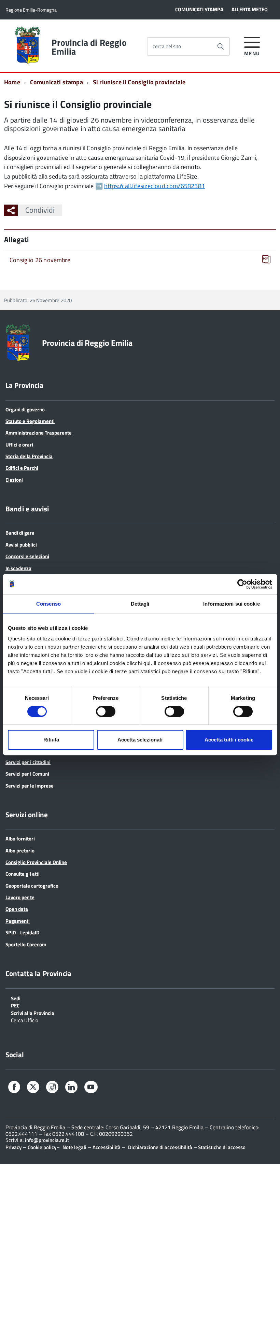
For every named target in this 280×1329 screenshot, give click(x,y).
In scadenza (18, 568)
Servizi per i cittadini (28, 762)
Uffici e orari (19, 445)
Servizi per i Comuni (27, 774)
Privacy (13, 1147)
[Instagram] (52, 1088)
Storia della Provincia (29, 456)
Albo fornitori (20, 839)
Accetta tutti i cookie (229, 740)
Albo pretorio (19, 850)
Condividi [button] (40, 210)
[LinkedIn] (71, 1088)
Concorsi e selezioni (27, 556)
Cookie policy (42, 1147)
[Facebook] (14, 1088)
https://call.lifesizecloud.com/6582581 (154, 185)
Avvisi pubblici (21, 545)
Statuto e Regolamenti (30, 421)
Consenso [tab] (48, 604)
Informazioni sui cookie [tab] (231, 604)
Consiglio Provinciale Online (36, 862)
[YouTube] (90, 1088)
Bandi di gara (19, 533)
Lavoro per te (19, 897)
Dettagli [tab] (140, 604)
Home (12, 82)
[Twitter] (33, 1087)
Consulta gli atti (22, 874)
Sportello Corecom (25, 944)
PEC (15, 1005)
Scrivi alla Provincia (32, 1012)
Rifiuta (51, 740)
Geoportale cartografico (31, 886)
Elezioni (14, 480)
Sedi (15, 997)
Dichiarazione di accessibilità (160, 1147)
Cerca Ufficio (24, 1019)
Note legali (74, 1147)
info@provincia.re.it (47, 1140)
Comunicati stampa (56, 82)
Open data (16, 909)
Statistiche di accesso (221, 1147)
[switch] (105, 711)
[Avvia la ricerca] (220, 46)
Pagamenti (17, 921)
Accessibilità (107, 1147)
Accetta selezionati (140, 740)
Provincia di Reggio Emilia (89, 47)
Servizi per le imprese (29, 786)
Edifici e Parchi (21, 468)
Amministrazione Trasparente (38, 433)
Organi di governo (25, 409)
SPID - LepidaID (22, 932)
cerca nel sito (167, 46)
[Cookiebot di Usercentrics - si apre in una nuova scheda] (242, 584)
